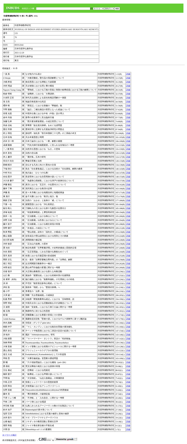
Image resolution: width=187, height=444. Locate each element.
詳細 (128, 74)
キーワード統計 (9, 435)
